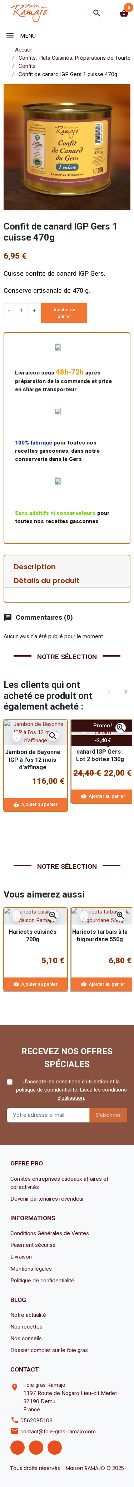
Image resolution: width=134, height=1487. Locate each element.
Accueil (24, 50)
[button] (96, 13)
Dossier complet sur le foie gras (49, 1350)
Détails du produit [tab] (47, 581)
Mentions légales (31, 1269)
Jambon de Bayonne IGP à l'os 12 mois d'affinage (32, 759)
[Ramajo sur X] (36, 1447)
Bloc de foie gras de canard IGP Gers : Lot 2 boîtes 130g (100, 751)
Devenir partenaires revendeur (47, 1199)
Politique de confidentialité (42, 1280)
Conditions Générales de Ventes (49, 1233)
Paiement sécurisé (33, 1245)
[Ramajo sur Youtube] (55, 1447)
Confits (27, 66)
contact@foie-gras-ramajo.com (58, 1431)
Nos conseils (26, 1338)
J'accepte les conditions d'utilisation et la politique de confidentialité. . (71, 1089)
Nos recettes (26, 1327)
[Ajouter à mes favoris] (17, 736)
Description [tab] (35, 567)
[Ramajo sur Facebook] (17, 1447)
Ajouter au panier (64, 313)
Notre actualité (28, 1315)
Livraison (21, 1257)
